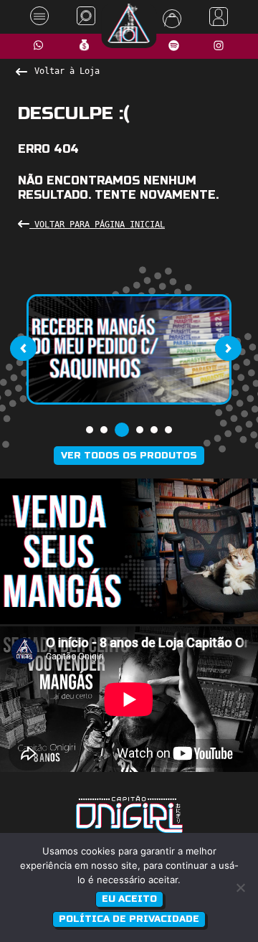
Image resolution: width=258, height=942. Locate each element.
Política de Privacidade (129, 919)
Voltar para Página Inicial (97, 225)
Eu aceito (129, 899)
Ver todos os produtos (129, 455)
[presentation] (23, 348)
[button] (89, 429)
